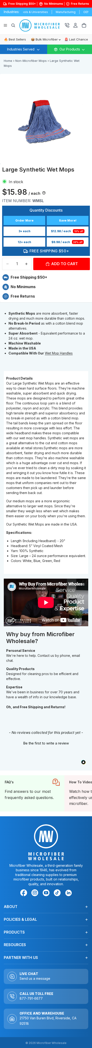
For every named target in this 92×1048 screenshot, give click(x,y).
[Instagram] (35, 893)
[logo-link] (41, 25)
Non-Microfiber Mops (31, 61)
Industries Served (20, 49)
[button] (46, 742)
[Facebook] (24, 893)
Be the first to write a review (46, 743)
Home (8, 61)
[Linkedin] (68, 892)
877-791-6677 (31, 998)
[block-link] (32, 793)
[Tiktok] (58, 893)
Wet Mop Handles (59, 353)
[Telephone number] (67, 25)
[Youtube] (47, 893)
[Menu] (5, 25)
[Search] (13, 25)
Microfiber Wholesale (52, 1043)
